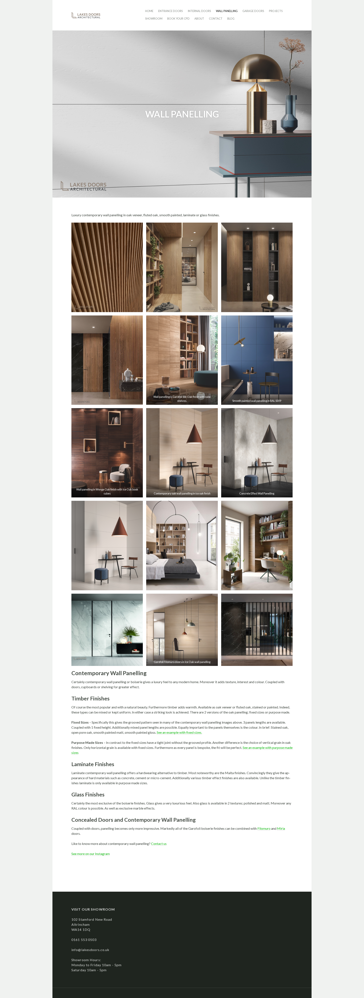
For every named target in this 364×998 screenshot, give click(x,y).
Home (149, 11)
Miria (281, 828)
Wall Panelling (227, 11)
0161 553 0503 (84, 940)
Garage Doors (253, 11)
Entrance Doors (170, 11)
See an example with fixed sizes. (179, 732)
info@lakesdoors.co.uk (90, 950)
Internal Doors (199, 11)
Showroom (153, 18)
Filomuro (263, 828)
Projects (276, 11)
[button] (107, 267)
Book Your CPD (178, 18)
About (199, 18)
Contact (215, 18)
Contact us (159, 844)
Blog (230, 18)
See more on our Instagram (90, 854)
